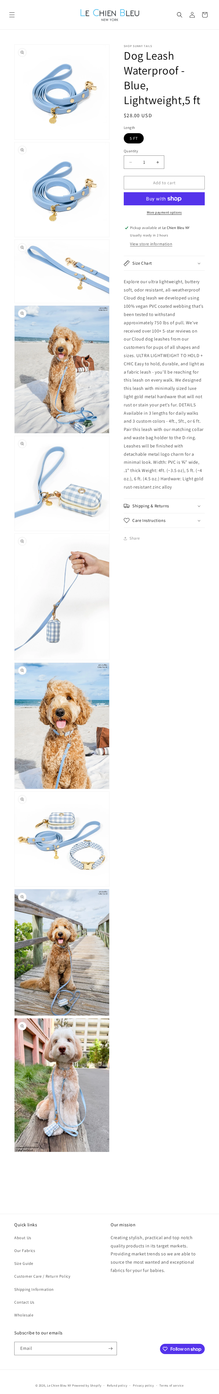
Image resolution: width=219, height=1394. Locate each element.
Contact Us (24, 1302)
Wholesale (23, 1315)
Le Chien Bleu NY (59, 1385)
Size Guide (23, 1263)
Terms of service (171, 1385)
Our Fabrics (24, 1250)
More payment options (164, 212)
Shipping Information (34, 1289)
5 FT (134, 138)
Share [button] (134, 538)
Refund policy (117, 1385)
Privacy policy (143, 1385)
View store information (151, 243)
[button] (12, 15)
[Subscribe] (110, 1348)
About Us (22, 1237)
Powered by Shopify (87, 1385)
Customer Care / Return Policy (42, 1276)
